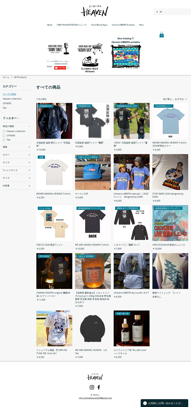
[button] (161, 34)
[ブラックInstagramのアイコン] (92, 387)
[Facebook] (99, 387)
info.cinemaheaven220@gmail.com (95, 398)
